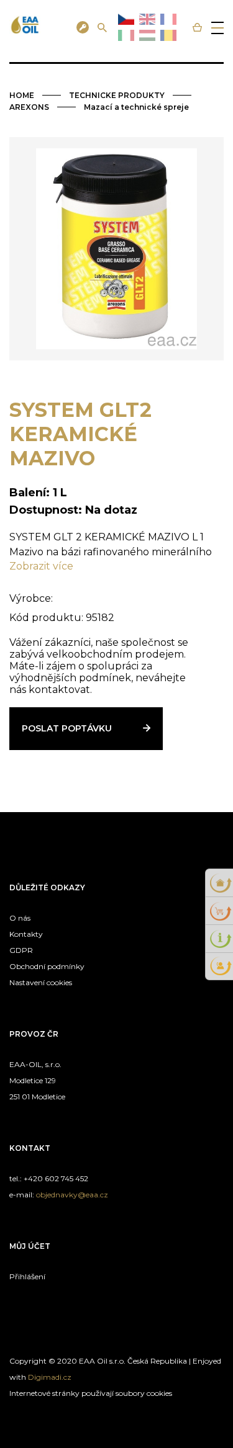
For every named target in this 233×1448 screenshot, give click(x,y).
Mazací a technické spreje (136, 107)
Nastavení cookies (40, 982)
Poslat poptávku (67, 728)
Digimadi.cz (49, 1377)
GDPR (21, 950)
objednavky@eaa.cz (72, 1194)
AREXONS (29, 107)
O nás (19, 918)
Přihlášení (27, 1276)
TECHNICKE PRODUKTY (117, 95)
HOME (21, 95)
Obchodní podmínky (47, 966)
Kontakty (26, 934)
